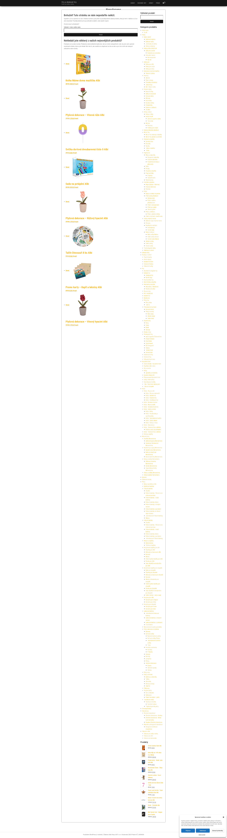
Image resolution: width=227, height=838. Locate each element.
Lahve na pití (149, 116)
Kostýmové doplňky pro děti (152, 547)
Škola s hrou (147, 332)
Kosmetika (149, 100)
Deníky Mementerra (151, 466)
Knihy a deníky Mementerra (151, 459)
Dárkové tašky (150, 41)
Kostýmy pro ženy (151, 609)
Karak (147, 327)
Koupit (76, 84)
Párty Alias (149, 302)
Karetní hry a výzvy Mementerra (153, 448)
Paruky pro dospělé (151, 588)
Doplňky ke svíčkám (151, 225)
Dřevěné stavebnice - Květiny (154, 715)
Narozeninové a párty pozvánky (153, 627)
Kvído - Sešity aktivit (151, 420)
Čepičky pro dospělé (151, 572)
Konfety (148, 656)
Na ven (149, 60)
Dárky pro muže (150, 66)
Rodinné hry (142, 3)
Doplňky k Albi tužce (149, 366)
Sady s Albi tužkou (149, 379)
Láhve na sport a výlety (154, 119)
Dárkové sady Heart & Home (154, 221)
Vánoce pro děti (148, 736)
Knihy (145, 370)
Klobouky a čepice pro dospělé (154, 575)
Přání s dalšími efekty (153, 214)
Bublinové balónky (149, 486)
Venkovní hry (147, 357)
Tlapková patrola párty (152, 706)
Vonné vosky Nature (153, 239)
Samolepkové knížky (149, 382)
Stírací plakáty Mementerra (151, 475)
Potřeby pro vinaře (152, 128)
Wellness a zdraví (149, 250)
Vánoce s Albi (146, 731)
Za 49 (145, 32)
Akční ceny (145, 30)
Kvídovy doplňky (148, 434)
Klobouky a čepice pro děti (153, 552)
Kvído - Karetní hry (151, 395)
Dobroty (146, 75)
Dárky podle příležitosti (150, 48)
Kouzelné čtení (146, 361)
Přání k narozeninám (153, 205)
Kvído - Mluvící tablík (149, 404)
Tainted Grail (149, 350)
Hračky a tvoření (146, 255)
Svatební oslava (152, 704)
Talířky (147, 679)
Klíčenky (148, 98)
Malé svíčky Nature (152, 234)
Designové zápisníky (153, 157)
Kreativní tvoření (148, 261)
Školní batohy (149, 180)
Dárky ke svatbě (150, 51)
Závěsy (149, 670)
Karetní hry (147, 296)
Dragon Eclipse (150, 339)
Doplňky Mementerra (150, 438)
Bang (147, 323)
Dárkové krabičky (150, 39)
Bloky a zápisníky (150, 155)
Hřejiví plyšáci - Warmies (153, 184)
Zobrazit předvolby (217, 830)
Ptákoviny (146, 688)
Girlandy (148, 654)
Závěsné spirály (151, 668)
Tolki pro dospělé (149, 386)
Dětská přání (151, 198)
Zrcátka (148, 109)
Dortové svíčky (150, 634)
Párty (143, 482)
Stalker (148, 348)
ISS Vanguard (149, 345)
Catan (147, 325)
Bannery (148, 631)
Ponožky (148, 143)
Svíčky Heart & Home (150, 218)
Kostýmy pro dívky (151, 602)
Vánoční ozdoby (150, 73)
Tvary (149, 645)
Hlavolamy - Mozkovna (152, 286)
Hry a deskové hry (69, 2)
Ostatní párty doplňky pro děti (154, 559)
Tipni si (148, 305)
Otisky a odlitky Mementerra (152, 472)
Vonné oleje (150, 230)
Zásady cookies (202, 834)
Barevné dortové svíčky (154, 636)
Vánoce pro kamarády (150, 738)
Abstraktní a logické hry (150, 271)
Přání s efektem (150, 212)
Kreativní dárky (150, 103)
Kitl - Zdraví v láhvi (151, 87)
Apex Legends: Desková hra (153, 336)
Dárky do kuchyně (151, 94)
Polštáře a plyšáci (149, 182)
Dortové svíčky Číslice (153, 638)
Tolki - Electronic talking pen (152, 384)
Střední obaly (151, 316)
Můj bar (148, 123)
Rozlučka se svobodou (153, 53)
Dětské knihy (145, 252)
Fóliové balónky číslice (152, 502)
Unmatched (149, 352)
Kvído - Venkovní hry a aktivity (152, 427)
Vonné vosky (149, 246)
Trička (147, 150)
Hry (143, 268)
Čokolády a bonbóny (151, 82)
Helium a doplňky (149, 541)
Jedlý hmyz (149, 85)
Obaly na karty (150, 311)
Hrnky (151, 3)
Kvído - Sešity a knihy (150, 409)
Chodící (148, 491)
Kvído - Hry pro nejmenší (152, 393)
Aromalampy (151, 227)
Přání (158, 3)
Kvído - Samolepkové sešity (153, 418)
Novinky (144, 477)
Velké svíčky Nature (153, 237)
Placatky (149, 125)
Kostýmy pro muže (151, 606)
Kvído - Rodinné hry (151, 398)
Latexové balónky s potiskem (154, 622)
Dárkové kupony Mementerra (154, 441)
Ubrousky (148, 681)
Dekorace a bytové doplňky (151, 71)
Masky (147, 556)
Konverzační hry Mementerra (154, 457)
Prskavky (150, 652)
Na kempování (151, 57)
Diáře (147, 166)
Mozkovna (147, 298)
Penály (148, 168)
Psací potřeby (150, 173)
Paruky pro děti (150, 561)
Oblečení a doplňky (149, 139)
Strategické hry (148, 334)
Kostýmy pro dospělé (150, 604)
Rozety (149, 665)
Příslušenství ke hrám (150, 307)
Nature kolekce (150, 232)
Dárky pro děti (150, 64)
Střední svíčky (150, 241)
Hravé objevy (147, 259)
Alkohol (148, 78)
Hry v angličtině (148, 293)
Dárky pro (146, 62)
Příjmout (188, 830)
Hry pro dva (147, 291)
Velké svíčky (149, 243)
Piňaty (147, 661)
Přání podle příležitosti (152, 196)
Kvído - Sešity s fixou (151, 423)
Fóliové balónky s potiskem (153, 509)
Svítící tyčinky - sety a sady (153, 595)
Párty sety (147, 672)
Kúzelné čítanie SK (149, 375)
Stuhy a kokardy (150, 46)
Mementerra (145, 436)
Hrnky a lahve (148, 112)
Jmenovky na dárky (151, 44)
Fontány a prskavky (151, 647)
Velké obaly (150, 318)
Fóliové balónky (148, 488)
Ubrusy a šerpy (150, 684)
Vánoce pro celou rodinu (151, 733)
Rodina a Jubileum (151, 107)
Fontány (149, 650)
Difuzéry (148, 223)
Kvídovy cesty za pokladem (153, 429)
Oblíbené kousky (146, 479)
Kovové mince (150, 309)
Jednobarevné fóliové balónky (154, 516)
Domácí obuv (149, 141)
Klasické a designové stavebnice (153, 724)
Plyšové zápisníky (152, 159)
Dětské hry (147, 273)
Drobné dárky (147, 89)
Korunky (148, 554)
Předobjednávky (146, 708)
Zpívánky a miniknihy (151, 373)
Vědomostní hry (148, 354)
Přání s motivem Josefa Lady (154, 216)
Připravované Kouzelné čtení (152, 377)
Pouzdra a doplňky (151, 171)
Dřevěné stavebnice (149, 713)
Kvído (143, 389)
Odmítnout (203, 830)
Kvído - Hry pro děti (149, 391)
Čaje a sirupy (149, 80)
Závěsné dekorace (151, 663)
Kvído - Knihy (149, 411)
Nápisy (148, 518)
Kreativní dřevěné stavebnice (154, 722)
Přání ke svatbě (151, 207)
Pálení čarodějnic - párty (152, 697)
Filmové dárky (150, 96)
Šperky (148, 146)
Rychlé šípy (149, 277)
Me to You (147, 132)
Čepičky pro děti (150, 550)
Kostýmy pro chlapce (152, 600)
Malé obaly (150, 314)
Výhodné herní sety (149, 359)
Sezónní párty (148, 690)
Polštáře (148, 189)
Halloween (148, 695)
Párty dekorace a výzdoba (151, 629)
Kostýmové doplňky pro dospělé (153, 568)
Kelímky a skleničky (151, 677)
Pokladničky (149, 105)
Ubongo (148, 330)
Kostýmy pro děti (149, 597)
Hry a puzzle (147, 368)
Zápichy (148, 686)
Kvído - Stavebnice (149, 425)
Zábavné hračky (148, 266)
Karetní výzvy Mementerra (153, 450)
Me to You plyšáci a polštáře (154, 137)
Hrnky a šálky (149, 114)
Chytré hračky (148, 257)
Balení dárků (147, 37)
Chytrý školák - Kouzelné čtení (152, 364)
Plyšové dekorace (151, 187)
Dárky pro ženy (150, 69)
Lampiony (148, 659)
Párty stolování (148, 674)
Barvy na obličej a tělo (150, 484)
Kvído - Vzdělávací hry (152, 400)
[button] (223, 817)
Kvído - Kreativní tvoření (150, 402)
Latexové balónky (149, 611)
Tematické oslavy (149, 699)
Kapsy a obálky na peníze (153, 193)
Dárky (133, 3)
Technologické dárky (150, 248)
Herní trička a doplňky (150, 282)
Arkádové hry (149, 275)
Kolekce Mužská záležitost (151, 130)
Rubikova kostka (150, 289)
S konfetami (149, 625)
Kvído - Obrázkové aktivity (151, 407)
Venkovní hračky (148, 264)
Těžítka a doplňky (151, 545)
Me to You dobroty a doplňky (154, 134)
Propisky (149, 175)
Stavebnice (145, 711)
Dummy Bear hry (148, 280)
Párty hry (146, 300)
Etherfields (149, 341)
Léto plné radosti (150, 55)
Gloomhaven (149, 343)
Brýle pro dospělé (151, 570)
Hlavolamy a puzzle (149, 284)
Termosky (150, 121)
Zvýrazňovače (151, 178)
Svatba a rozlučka (151, 702)
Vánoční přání (151, 209)
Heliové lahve (149, 543)
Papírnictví (147, 153)
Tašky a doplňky (150, 148)
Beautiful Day (149, 91)
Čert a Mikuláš (150, 693)
